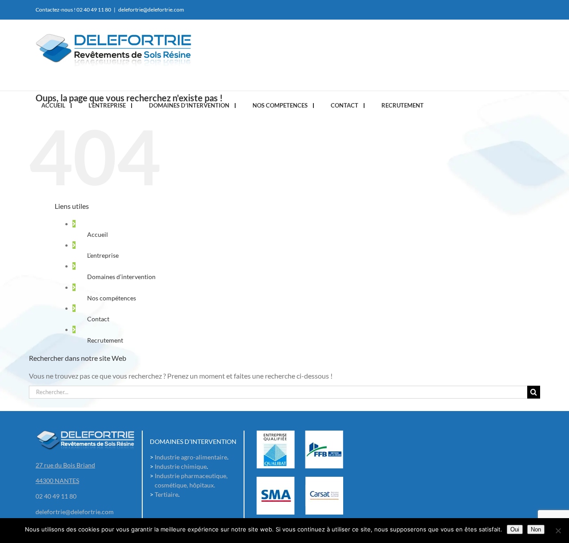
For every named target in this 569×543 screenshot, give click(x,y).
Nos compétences (111, 298)
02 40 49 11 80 (93, 9)
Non (536, 529)
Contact (98, 319)
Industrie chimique (181, 466)
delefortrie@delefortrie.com (151, 9)
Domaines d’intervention (121, 276)
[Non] (557, 530)
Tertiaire (166, 494)
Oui (514, 529)
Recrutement (105, 340)
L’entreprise (103, 255)
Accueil (97, 234)
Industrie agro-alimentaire (191, 457)
